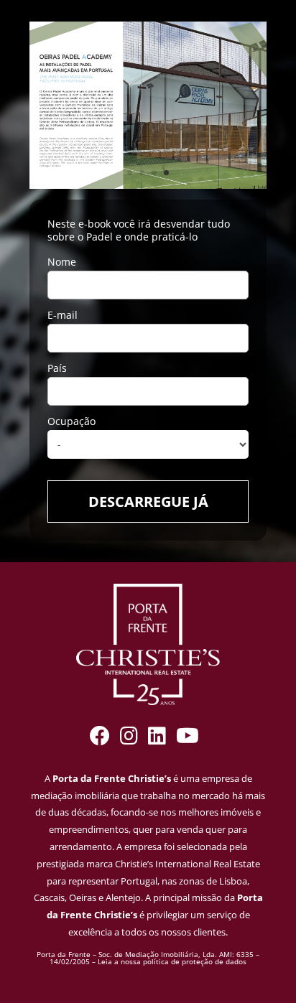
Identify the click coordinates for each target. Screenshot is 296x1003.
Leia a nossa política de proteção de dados (172, 961)
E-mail (62, 315)
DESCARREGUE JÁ (148, 501)
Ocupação (71, 421)
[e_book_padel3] (148, 185)
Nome (61, 262)
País (57, 368)
